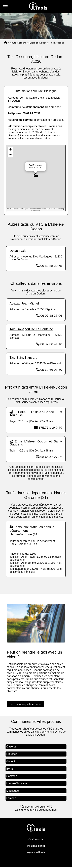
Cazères (11, 746)
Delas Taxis (18, 250)
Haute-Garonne (18, 42)
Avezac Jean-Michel (24, 303)
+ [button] (10, 149)
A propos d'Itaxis (36, 852)
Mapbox (36, 211)
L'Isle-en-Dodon (37, 42)
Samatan (11, 776)
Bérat (9, 768)
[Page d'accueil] (5, 43)
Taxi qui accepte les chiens (25, 704)
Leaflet (10, 209)
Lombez (11, 798)
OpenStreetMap (30, 209)
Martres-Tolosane (16, 783)
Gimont (10, 761)
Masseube (12, 790)
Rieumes (11, 753)
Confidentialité (36, 839)
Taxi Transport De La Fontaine (31, 329)
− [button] (10, 154)
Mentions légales (36, 845)
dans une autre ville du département (36, 809)
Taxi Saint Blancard (23, 357)
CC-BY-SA (52, 209)
